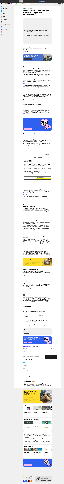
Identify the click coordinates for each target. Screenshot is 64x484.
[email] (24, 481)
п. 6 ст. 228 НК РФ (25, 194)
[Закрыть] (56, 356)
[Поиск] (54, 3)
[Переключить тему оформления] (56, 3)
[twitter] (28, 481)
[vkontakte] (27, 481)
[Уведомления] (55, 3)
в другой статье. (26, 113)
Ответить (24, 365)
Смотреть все (3, 34)
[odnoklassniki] (31, 481)
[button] (63, 0)
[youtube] (30, 481)
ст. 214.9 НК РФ (25, 275)
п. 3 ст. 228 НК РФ (25, 83)
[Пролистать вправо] (51, 408)
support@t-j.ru (28, 477)
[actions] (30, 365)
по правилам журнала (36, 356)
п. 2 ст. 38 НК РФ (25, 106)
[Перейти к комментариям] (45, 442)
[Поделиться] (51, 348)
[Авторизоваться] (62, 3)
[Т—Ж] (5, 4)
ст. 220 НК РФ (25, 115)
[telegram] (25, 481)
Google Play (43, 480)
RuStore (48, 480)
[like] (26, 365)
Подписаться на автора (28, 346)
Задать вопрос (27, 333)
